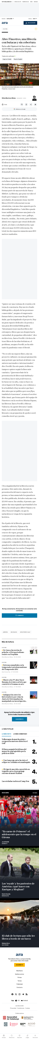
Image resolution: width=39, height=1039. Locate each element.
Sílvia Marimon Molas (9, 98)
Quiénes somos (19, 974)
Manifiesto (19, 970)
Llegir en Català (7, 59)
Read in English (18, 59)
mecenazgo (14, 632)
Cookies (27, 1008)
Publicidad (20, 984)
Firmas (20, 977)
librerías (5, 632)
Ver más (35, 792)
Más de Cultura (8, 642)
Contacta (19, 987)
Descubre (5, 792)
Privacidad (13, 1008)
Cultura (5, 28)
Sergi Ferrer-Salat (25, 632)
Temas (20, 981)
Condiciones (20, 1008)
